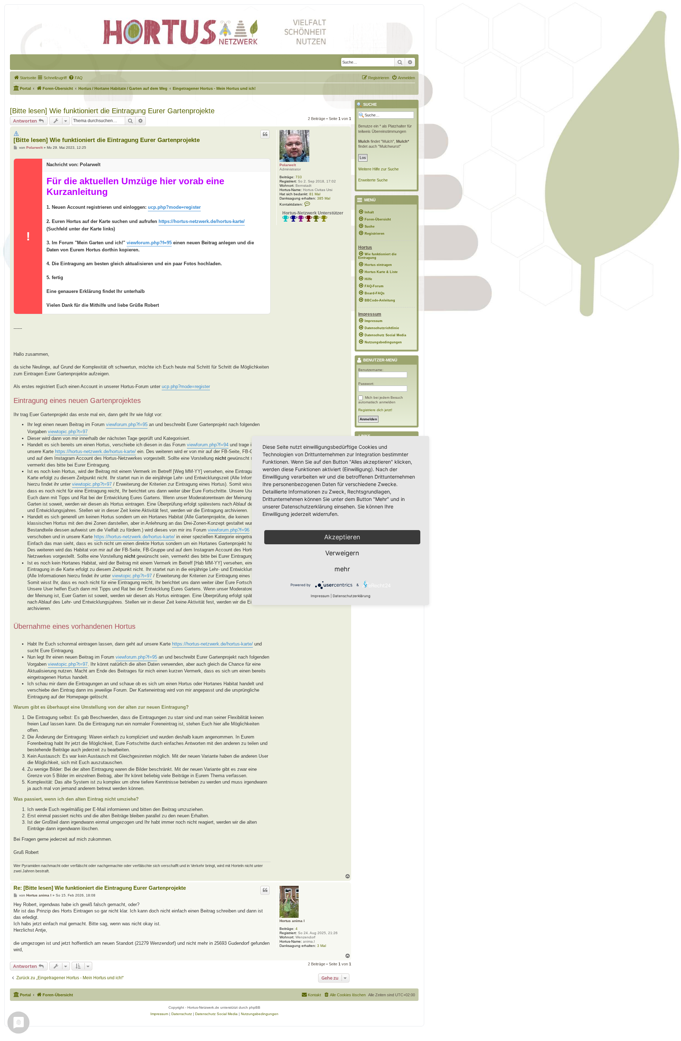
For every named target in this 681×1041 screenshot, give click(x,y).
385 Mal (323, 198)
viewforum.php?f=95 (149, 242)
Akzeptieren (342, 537)
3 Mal (321, 946)
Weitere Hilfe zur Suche (378, 169)
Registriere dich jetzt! (375, 410)
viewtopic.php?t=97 (68, 431)
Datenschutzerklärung (351, 596)
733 (298, 177)
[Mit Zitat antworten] (265, 134)
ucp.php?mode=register (174, 207)
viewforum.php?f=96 (228, 530)
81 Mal (314, 194)
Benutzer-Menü (379, 360)
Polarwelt (287, 165)
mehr (342, 569)
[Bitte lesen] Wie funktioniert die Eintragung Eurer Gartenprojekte (112, 111)
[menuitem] (24, 77)
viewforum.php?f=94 (207, 444)
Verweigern (342, 553)
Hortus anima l (292, 921)
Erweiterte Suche (373, 180)
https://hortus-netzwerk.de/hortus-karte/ (202, 221)
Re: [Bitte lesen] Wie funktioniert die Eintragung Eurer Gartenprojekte (99, 888)
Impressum (320, 596)
